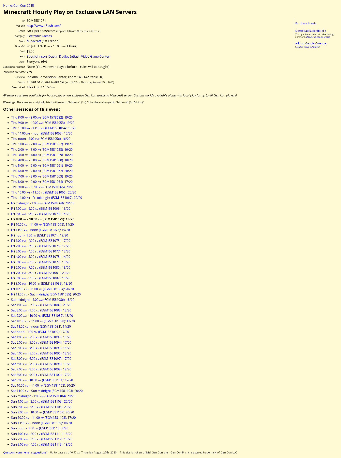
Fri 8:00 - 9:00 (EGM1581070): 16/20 (40, 214)
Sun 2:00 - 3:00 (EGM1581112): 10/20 (41, 439)
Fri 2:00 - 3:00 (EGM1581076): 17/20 (40, 246)
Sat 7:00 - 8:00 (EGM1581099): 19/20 (41, 369)
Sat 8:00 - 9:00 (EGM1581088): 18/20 (41, 310)
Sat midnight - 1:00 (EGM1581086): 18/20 (42, 299)
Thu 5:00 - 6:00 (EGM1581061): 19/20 (42, 165)
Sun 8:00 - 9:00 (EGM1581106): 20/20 (41, 407)
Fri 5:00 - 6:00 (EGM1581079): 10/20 (40, 262)
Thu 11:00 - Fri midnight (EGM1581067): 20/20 (46, 197)
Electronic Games (39, 36)
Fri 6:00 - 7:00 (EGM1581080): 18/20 (40, 267)
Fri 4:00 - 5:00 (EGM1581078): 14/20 (40, 256)
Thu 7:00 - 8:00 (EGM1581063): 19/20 (42, 176)
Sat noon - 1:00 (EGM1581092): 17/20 (40, 332)
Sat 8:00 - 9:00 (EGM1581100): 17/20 (41, 375)
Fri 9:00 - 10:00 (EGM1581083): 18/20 (41, 283)
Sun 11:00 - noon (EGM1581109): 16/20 (41, 423)
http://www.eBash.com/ (44, 25)
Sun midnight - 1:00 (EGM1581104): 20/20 (43, 396)
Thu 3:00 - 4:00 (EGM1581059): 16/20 (42, 155)
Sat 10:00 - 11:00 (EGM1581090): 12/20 (43, 321)
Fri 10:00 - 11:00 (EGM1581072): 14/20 (42, 224)
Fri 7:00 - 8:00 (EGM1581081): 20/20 (40, 273)
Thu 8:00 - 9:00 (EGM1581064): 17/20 (42, 181)
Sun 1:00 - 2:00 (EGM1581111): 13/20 (41, 434)
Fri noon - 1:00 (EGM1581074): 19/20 (39, 235)
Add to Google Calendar (311, 43)
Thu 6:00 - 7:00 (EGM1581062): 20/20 (42, 171)
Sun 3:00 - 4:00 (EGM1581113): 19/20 (41, 444)
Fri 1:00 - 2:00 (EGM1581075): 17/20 (40, 240)
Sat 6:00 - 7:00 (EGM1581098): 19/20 (41, 364)
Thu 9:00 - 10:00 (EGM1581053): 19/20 (42, 123)
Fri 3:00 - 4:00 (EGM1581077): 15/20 (40, 251)
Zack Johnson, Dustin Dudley (48, 56)
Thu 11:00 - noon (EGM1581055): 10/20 (41, 133)
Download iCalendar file (310, 31)
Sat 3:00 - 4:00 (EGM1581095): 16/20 (41, 348)
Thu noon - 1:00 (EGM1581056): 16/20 (40, 138)
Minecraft (34, 41)
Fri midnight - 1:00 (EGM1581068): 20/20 (42, 203)
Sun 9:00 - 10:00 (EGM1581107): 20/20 (42, 412)
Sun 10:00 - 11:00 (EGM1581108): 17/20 (43, 417)
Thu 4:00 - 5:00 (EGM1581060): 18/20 (42, 160)
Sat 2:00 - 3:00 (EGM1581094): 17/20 (41, 342)
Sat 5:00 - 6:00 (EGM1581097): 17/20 (41, 358)
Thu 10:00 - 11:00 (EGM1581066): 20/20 (43, 192)
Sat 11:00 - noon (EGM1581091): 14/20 (41, 326)
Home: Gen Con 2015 (18, 5)
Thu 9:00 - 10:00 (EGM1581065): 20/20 (42, 187)
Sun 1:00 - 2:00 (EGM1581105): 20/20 (41, 401)
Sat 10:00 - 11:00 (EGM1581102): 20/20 (43, 385)
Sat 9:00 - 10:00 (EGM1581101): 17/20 (42, 380)
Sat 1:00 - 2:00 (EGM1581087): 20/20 (41, 305)
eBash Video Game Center (90, 56)
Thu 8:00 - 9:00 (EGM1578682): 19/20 (42, 117)
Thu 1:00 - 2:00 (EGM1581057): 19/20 (42, 144)
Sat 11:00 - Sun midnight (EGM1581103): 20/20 (47, 391)
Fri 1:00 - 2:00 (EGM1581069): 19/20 (40, 208)
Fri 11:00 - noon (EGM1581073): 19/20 (40, 230)
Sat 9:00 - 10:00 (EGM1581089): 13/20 (42, 315)
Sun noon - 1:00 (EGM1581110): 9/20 (39, 428)
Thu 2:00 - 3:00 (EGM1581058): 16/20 (42, 149)
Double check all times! (318, 36)
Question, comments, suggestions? (25, 452)
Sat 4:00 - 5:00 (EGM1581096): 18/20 (41, 353)
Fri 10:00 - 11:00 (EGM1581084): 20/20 (42, 289)
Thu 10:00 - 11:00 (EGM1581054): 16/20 (43, 128)
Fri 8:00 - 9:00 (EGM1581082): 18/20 (40, 278)
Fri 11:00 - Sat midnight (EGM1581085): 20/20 (46, 294)
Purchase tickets (306, 23)
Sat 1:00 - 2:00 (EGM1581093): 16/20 (41, 337)
